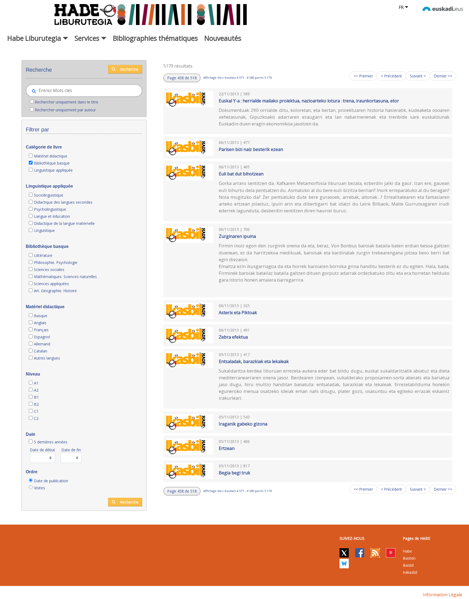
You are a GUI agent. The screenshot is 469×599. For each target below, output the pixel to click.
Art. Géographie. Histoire (55, 290)
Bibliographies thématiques (155, 38)
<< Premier (363, 75)
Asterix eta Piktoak (238, 313)
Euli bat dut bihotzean (241, 174)
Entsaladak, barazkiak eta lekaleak (254, 361)
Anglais (40, 322)
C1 (36, 411)
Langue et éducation (52, 216)
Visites (39, 487)
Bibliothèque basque (52, 163)
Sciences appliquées (51, 283)
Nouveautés (222, 38)
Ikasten (409, 558)
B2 (36, 404)
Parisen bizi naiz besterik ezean (251, 149)
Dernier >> (443, 75)
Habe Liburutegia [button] (35, 38)
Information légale (442, 595)
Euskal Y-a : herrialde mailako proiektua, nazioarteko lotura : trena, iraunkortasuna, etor (309, 101)
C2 (36, 418)
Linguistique (44, 230)
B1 (36, 397)
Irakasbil (410, 572)
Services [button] (88, 38)
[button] (182, 78)
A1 (36, 383)
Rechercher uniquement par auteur (65, 109)
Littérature (43, 255)
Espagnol (42, 336)
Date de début (42, 449)
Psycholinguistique (50, 209)
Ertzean (226, 448)
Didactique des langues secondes (63, 202)
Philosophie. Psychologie (55, 262)
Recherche (129, 69)
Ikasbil (408, 565)
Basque (40, 315)
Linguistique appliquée (53, 170)
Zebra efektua (233, 337)
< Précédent (391, 75)
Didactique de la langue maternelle (64, 223)
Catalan (40, 351)
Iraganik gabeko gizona (243, 424)
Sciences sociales (49, 269)
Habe (407, 551)
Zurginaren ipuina (237, 236)
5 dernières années (50, 441)
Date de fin (71, 449)
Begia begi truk (234, 473)
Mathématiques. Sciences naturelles (65, 276)
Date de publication (51, 480)
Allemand (42, 343)
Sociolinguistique (48, 195)
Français (41, 329)
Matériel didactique (50, 156)
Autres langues (47, 358)
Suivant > (418, 75)
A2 (36, 390)
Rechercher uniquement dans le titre (66, 102)
